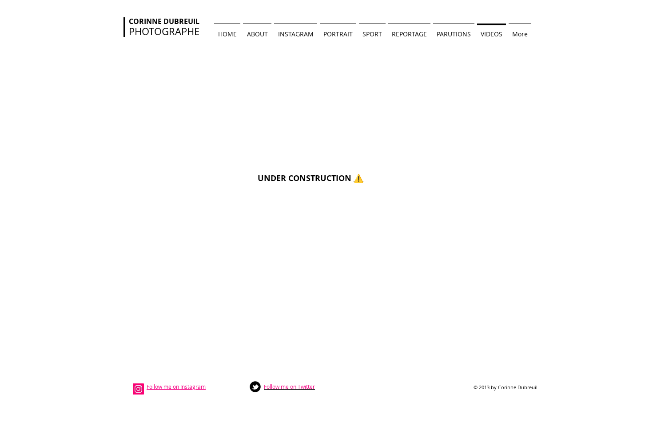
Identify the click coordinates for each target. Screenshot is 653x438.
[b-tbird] (255, 386)
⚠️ (358, 178)
